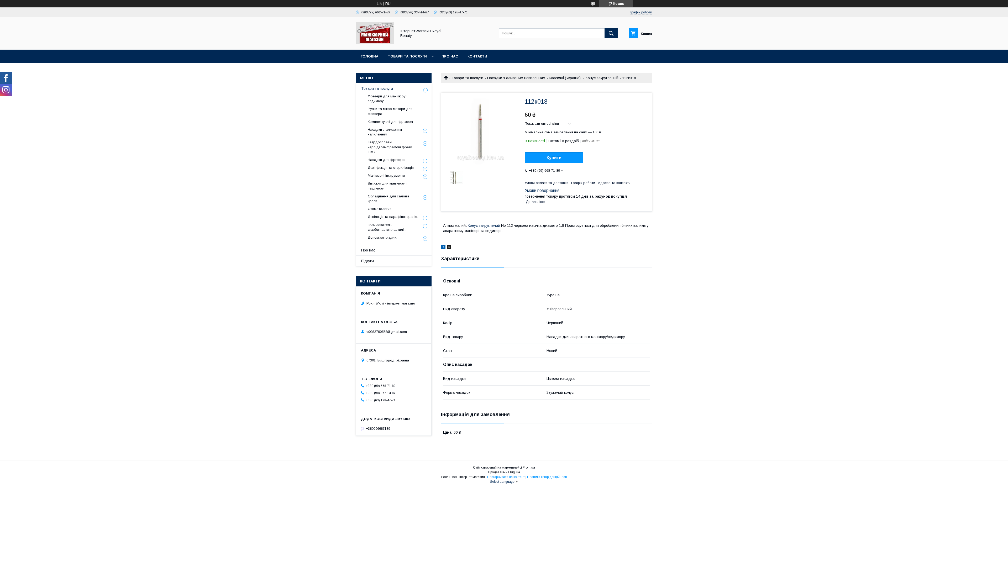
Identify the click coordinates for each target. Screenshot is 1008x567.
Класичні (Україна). (565, 78)
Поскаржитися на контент (506, 477)
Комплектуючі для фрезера (390, 122)
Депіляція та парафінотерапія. (393, 217)
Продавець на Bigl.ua (504, 472)
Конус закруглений (484, 225)
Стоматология (379, 209)
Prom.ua (529, 467)
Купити (554, 157)
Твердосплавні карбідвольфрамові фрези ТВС (390, 147)
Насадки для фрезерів (386, 160)
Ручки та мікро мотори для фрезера (390, 111)
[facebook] (443, 248)
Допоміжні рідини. (382, 237)
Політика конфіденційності (547, 477)
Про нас (450, 56)
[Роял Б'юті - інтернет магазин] (375, 43)
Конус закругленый (602, 78)
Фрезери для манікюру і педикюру (387, 98)
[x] (449, 248)
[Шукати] (611, 33)
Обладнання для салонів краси (389, 198)
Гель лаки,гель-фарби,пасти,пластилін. (387, 227)
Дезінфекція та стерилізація (391, 168)
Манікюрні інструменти (386, 175)
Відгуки (367, 261)
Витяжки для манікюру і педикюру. (387, 185)
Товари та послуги (407, 56)
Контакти (477, 56)
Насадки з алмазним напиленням (516, 78)
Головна (369, 56)
